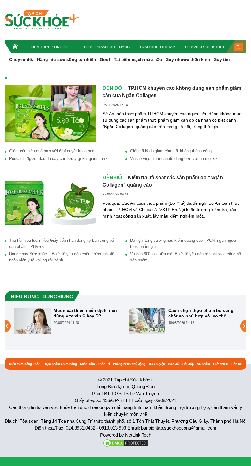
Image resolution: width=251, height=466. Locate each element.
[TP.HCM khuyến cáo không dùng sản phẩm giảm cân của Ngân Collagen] (50, 112)
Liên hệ (236, 364)
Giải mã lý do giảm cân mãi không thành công (171, 151)
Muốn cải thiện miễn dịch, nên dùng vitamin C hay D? (85, 313)
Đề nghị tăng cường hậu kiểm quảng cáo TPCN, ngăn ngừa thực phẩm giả (183, 243)
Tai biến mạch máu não (138, 59)
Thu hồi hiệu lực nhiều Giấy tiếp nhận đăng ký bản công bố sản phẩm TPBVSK (61, 243)
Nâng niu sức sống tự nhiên (66, 59)
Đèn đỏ (112, 88)
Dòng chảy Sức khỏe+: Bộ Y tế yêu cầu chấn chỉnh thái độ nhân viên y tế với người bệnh (61, 257)
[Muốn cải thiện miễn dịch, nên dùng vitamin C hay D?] (32, 321)
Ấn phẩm (203, 364)
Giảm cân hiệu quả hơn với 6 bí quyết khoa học (51, 151)
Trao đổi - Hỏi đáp (157, 47)
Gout (105, 59)
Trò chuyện (156, 364)
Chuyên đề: (21, 59)
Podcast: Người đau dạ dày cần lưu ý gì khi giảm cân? (58, 158)
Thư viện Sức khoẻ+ (205, 47)
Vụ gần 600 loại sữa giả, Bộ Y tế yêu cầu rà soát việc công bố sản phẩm (185, 257)
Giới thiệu (220, 364)
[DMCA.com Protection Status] (125, 442)
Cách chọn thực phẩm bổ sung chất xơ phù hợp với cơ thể (201, 313)
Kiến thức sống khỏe (52, 47)
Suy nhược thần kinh (188, 59)
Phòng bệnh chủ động (129, 364)
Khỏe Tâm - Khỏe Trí (95, 364)
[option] (68, 321)
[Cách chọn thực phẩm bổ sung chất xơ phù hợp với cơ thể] (147, 321)
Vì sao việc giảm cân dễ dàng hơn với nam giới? (173, 158)
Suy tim (222, 59)
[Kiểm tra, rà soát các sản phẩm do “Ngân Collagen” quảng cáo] (50, 202)
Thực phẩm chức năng (107, 47)
